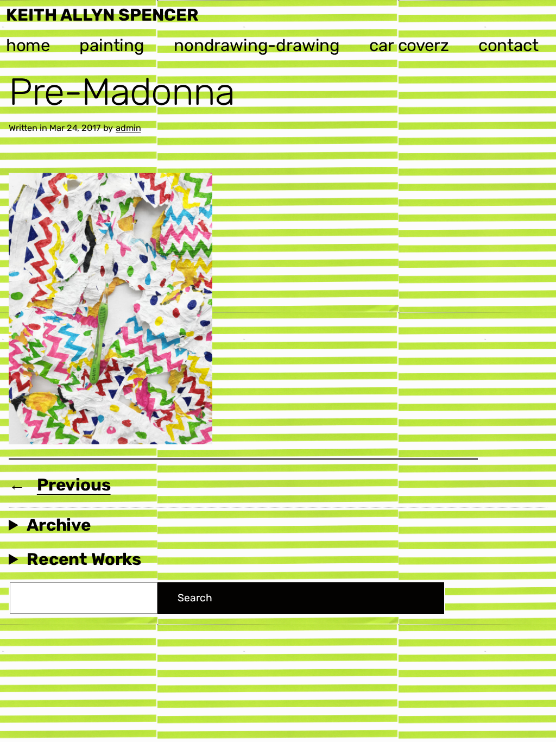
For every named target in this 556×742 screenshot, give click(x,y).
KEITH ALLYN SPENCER (102, 15)
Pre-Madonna (122, 92)
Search (195, 598)
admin (128, 128)
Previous (74, 485)
